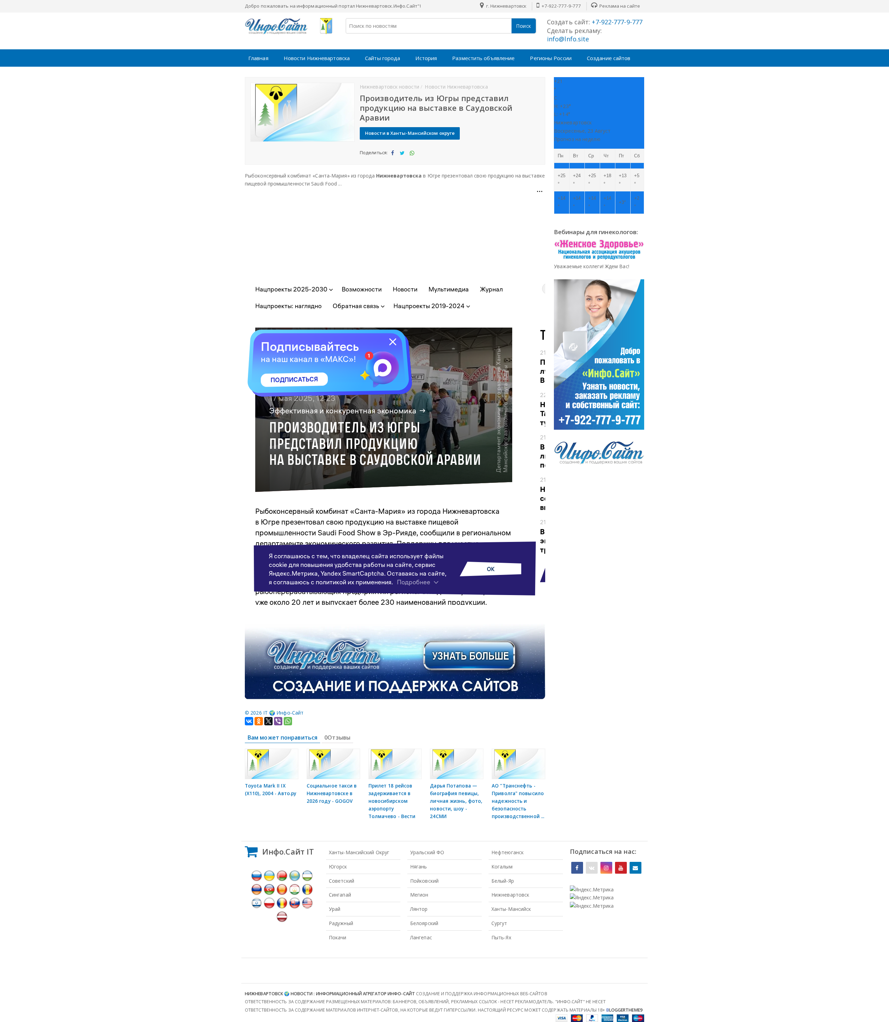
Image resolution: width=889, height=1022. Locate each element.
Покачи (338, 937)
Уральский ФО (427, 852)
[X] (268, 721)
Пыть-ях (501, 937)
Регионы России (550, 58)
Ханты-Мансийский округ (359, 852)
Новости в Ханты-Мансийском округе (410, 133)
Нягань (418, 866)
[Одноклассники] (259, 721)
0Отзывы (337, 737)
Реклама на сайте (619, 6)
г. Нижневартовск (505, 6)
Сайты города (382, 58)
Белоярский (424, 923)
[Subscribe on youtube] (621, 868)
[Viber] (278, 721)
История (426, 58)
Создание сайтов (609, 58)
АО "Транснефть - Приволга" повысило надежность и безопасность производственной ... (518, 801)
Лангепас (421, 937)
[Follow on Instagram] (606, 868)
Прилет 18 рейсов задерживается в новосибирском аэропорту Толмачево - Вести (392, 801)
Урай (334, 909)
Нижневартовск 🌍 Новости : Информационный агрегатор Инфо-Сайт (330, 994)
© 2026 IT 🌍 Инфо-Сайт (274, 712)
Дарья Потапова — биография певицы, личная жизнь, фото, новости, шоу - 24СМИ (456, 801)
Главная (258, 58)
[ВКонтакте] (249, 721)
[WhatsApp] (288, 721)
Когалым (502, 866)
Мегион (419, 894)
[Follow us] (592, 868)
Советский (341, 880)
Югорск (338, 866)
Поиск (523, 26)
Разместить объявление (483, 58)
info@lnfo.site (568, 39)
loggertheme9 (624, 1010)
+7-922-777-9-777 (560, 6)
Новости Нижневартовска (317, 58)
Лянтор (419, 909)
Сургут (499, 923)
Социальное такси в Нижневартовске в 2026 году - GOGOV (332, 793)
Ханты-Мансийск (511, 909)
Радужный (341, 923)
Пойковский (424, 880)
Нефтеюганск (507, 852)
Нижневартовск (510, 894)
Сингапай (340, 894)
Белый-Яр (502, 880)
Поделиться (392, 158)
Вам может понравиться (282, 737)
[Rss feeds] (635, 868)
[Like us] (577, 868)
